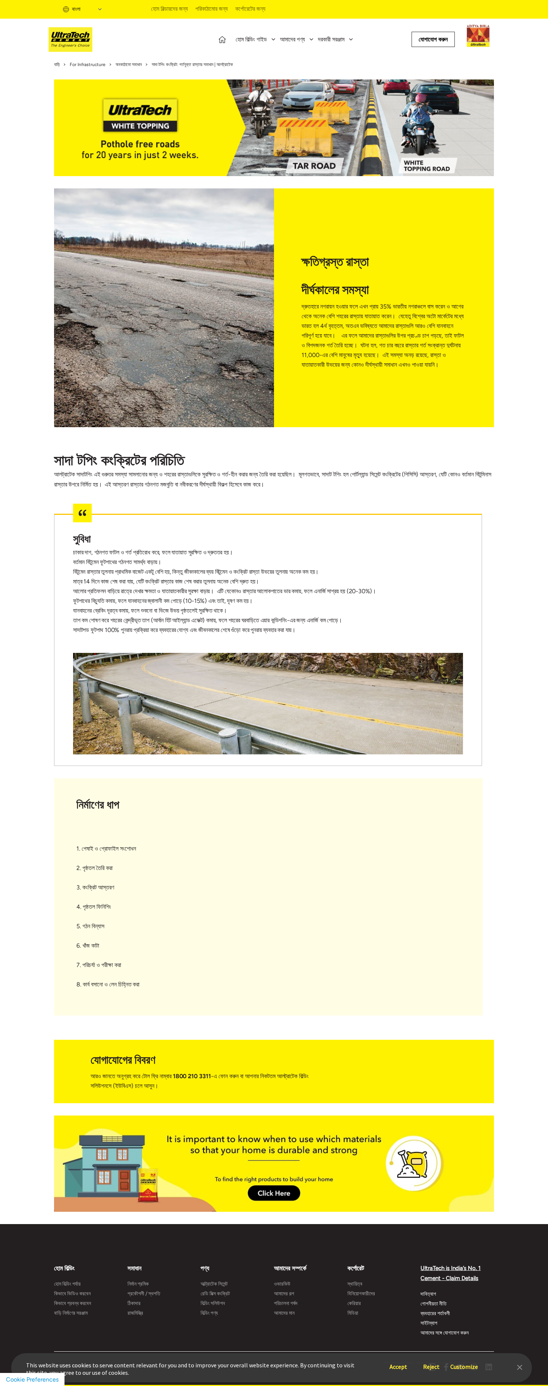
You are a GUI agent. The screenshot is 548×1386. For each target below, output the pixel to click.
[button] (519, 1366)
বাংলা (76, 9)
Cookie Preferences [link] (32, 1379)
